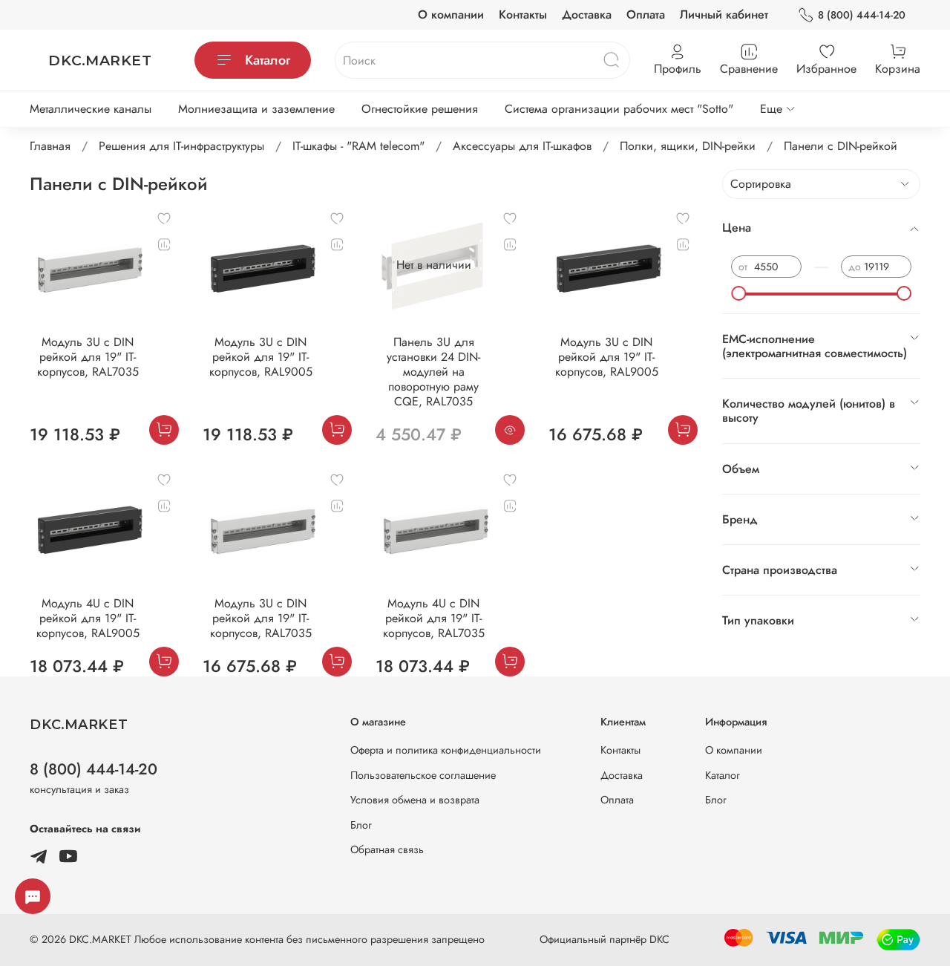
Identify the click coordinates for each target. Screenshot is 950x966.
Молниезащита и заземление (256, 108)
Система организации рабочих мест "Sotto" (619, 108)
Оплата (645, 14)
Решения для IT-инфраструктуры (181, 145)
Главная (50, 145)
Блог (361, 824)
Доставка (587, 14)
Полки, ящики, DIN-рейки (688, 145)
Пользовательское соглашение (423, 775)
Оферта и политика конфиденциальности (445, 750)
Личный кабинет (724, 14)
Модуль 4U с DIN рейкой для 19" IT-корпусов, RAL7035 (434, 618)
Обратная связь (387, 849)
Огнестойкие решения (419, 108)
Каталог (267, 60)
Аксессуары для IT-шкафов (522, 145)
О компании (451, 14)
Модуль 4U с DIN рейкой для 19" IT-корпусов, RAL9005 (88, 618)
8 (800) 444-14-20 (861, 14)
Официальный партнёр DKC (604, 939)
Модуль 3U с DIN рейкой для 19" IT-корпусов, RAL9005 (260, 356)
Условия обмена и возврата (414, 799)
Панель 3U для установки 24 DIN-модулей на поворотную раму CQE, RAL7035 (433, 371)
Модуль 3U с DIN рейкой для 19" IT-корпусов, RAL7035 (88, 356)
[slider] (738, 293)
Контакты (523, 14)
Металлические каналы (90, 108)
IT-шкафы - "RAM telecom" (358, 145)
